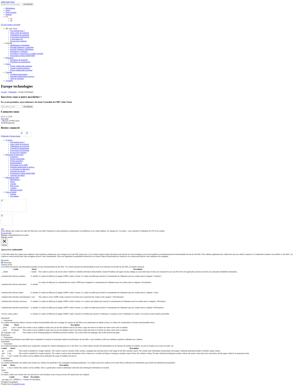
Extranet (9, 14)
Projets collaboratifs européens (21, 70)
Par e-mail (4, 119)
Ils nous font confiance (18, 41)
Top (2, 229)
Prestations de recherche (19, 60)
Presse (8, 10)
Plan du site (14, 186)
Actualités (9, 81)
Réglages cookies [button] (7, 235)
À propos (9, 140)
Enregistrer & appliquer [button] (9, 382)
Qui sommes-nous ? (17, 31)
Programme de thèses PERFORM (22, 56)
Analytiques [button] (5, 341)
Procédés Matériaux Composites (22, 47)
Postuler (13, 194)
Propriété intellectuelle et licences (22, 76)
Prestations (9, 58)
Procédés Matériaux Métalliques (22, 49)
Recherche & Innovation (14, 155)
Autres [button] (3, 370)
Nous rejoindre (11, 12)
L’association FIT (16, 39)
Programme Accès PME (19, 165)
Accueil (4, 92)
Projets (8, 64)
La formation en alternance (20, 169)
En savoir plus (6, 233)
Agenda (13, 184)
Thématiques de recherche (19, 35)
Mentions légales (16, 190)
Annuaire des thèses (17, 175)
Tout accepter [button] (24, 235)
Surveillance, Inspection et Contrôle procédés (26, 54)
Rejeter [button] (16, 235)
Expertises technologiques (19, 148)
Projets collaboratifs (17, 159)
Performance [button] (5, 335)
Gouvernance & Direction (19, 37)
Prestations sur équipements (20, 62)
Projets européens (16, 161)
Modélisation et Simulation (20, 45)
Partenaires (13, 92)
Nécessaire (8, 263)
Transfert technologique (18, 74)
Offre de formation (17, 79)
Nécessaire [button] (5, 260)
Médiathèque (10, 8)
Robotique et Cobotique (19, 51)
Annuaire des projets (17, 171)
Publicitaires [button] (5, 358)
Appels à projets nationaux (20, 68)
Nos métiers (14, 196)
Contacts (13, 188)
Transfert (9, 72)
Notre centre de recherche (19, 33)
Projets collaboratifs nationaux (21, 66)
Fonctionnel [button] (5, 318)
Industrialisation (16, 163)
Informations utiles (12, 177)
